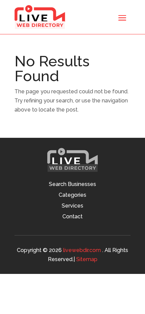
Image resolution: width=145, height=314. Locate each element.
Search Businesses (72, 184)
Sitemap (86, 259)
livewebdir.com (82, 250)
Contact (72, 217)
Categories (72, 195)
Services (72, 206)
